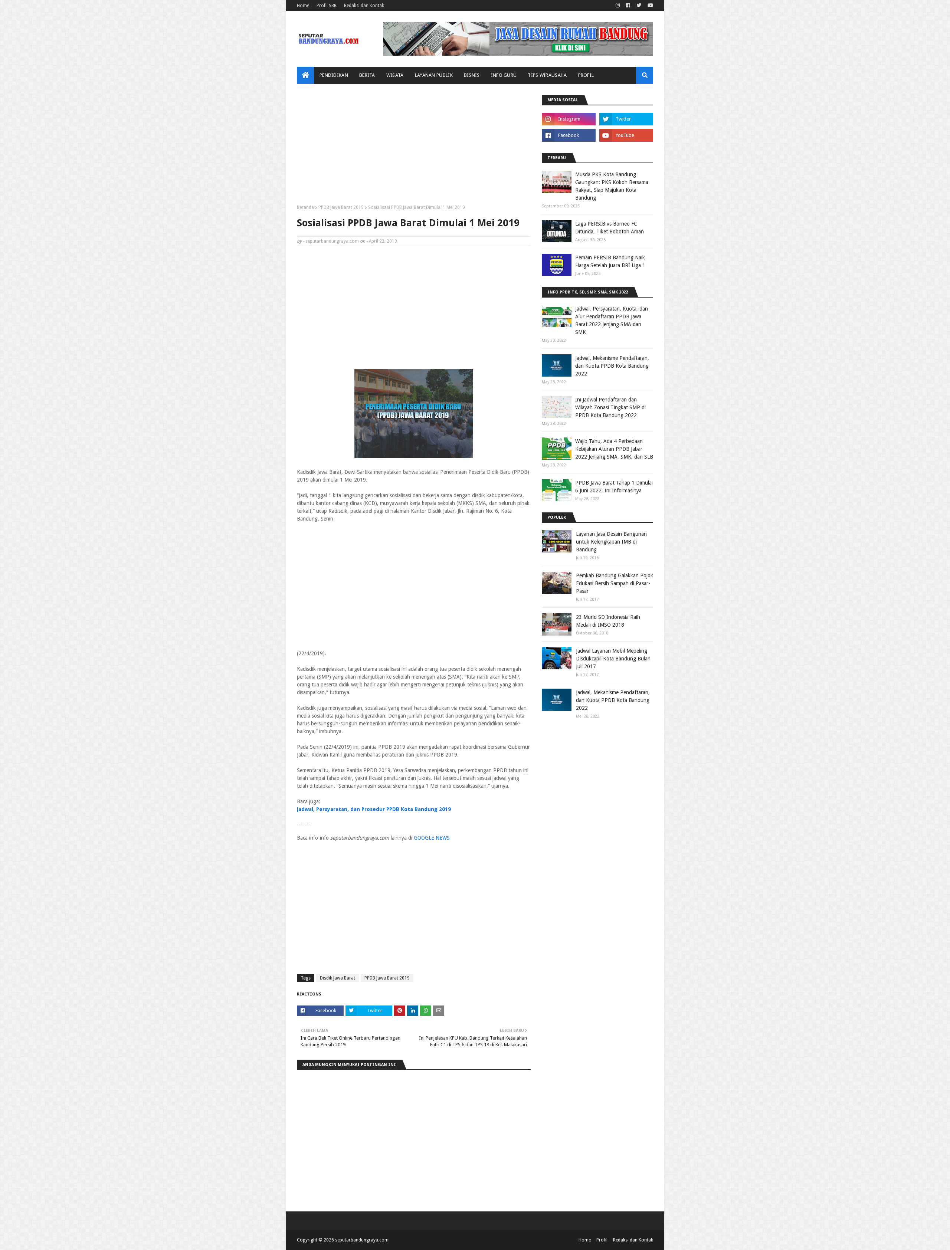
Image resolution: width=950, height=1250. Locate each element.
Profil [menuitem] (586, 75)
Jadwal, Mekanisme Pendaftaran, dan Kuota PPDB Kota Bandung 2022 (612, 366)
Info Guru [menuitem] (504, 75)
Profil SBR (327, 5)
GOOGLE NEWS (432, 838)
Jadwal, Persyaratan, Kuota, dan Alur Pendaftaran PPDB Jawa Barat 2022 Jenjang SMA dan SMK (611, 320)
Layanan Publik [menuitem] (434, 75)
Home (303, 5)
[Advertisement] (414, 147)
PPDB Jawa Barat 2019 (341, 207)
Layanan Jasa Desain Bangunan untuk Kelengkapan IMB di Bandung (611, 541)
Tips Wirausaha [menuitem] (547, 75)
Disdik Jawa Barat (337, 978)
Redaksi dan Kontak (364, 5)
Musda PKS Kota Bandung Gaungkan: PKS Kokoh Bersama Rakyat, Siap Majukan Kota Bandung (611, 186)
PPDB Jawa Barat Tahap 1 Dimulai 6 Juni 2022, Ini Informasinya (614, 486)
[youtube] (649, 5)
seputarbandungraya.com (332, 241)
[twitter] (639, 5)
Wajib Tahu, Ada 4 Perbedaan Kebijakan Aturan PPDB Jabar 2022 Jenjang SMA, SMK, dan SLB (614, 449)
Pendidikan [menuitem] (334, 75)
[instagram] (618, 5)
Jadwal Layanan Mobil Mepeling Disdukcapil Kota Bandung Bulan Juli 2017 (613, 658)
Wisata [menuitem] (395, 75)
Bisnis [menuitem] (472, 75)
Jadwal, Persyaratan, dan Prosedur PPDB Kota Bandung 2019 (374, 809)
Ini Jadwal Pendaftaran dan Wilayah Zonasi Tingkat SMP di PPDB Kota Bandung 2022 (610, 407)
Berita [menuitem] (367, 75)
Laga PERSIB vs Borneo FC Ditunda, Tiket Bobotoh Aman (609, 227)
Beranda (305, 207)
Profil (601, 1240)
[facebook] (628, 5)
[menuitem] (305, 75)
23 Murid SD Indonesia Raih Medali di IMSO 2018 (608, 621)
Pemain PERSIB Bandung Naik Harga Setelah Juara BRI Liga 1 (610, 261)
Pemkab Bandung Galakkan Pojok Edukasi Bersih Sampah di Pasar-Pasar (614, 583)
